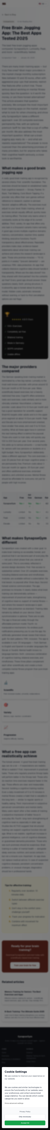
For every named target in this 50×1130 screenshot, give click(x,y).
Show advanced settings (14, 1103)
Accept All (25, 1123)
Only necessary (25, 1117)
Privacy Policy (25, 1112)
